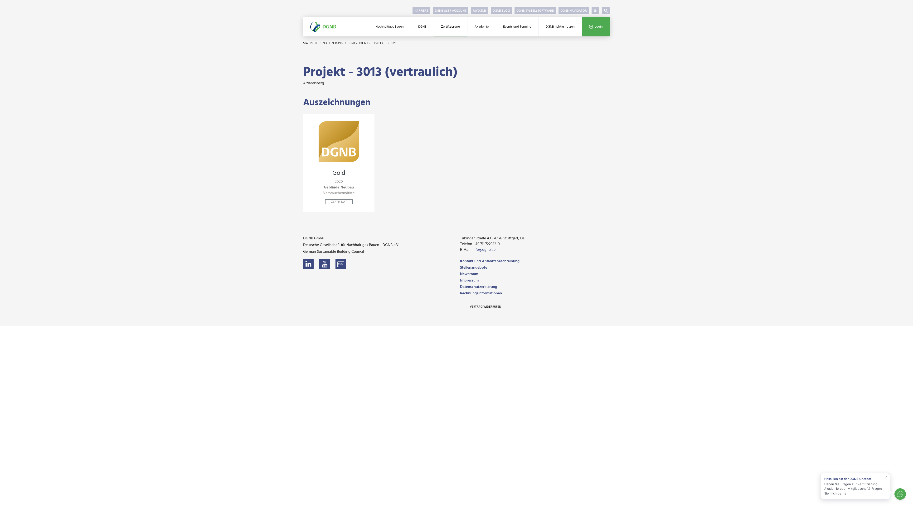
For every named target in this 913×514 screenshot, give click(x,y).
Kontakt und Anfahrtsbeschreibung (490, 261)
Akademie (482, 27)
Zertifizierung (450, 27)
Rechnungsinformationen (481, 293)
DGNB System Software (535, 11)
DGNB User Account (450, 11)
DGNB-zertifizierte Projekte (367, 43)
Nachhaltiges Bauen (389, 27)
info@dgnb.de (483, 250)
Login (599, 27)
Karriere (421, 11)
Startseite (310, 43)
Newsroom (469, 274)
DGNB (422, 27)
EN (595, 11)
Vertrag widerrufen (485, 306)
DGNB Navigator (573, 11)
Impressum (469, 280)
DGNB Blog (501, 11)
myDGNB (479, 11)
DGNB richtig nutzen (560, 27)
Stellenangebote (473, 268)
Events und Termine (517, 27)
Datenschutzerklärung (478, 287)
